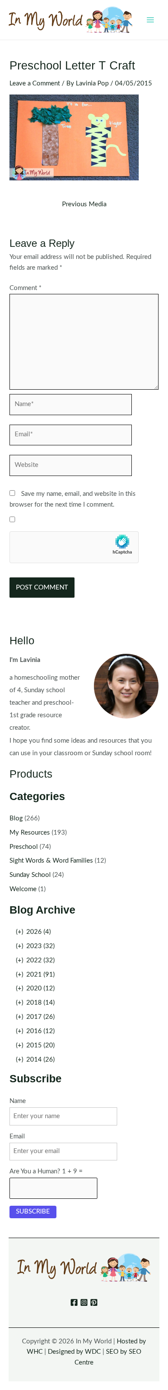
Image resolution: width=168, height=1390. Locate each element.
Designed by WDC (74, 1352)
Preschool (23, 847)
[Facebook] (74, 1302)
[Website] (70, 467)
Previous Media (84, 205)
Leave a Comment (34, 83)
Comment (25, 288)
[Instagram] (84, 1302)
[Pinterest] (94, 1302)
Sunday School (30, 875)
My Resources (29, 832)
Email (17, 1136)
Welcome (23, 889)
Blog (16, 818)
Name (17, 1101)
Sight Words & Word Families (51, 860)
